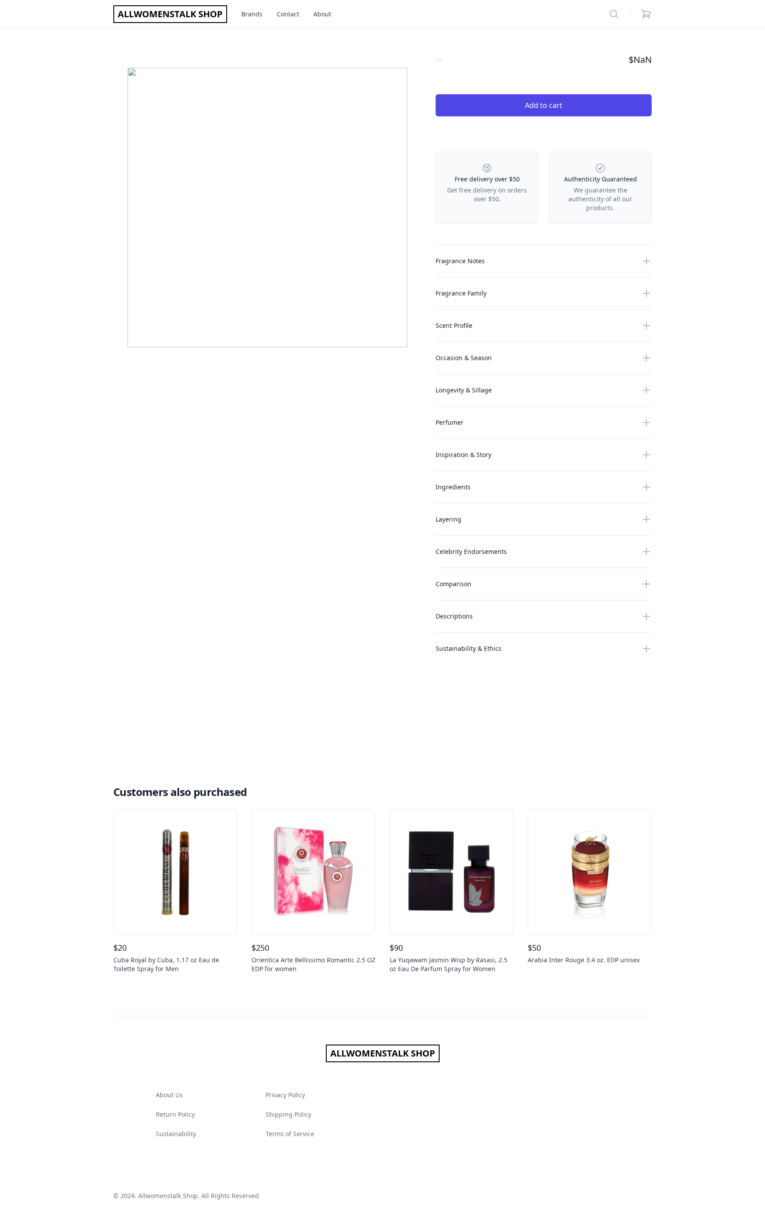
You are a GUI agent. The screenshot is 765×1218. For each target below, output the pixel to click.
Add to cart (543, 105)
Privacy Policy (285, 1095)
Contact (288, 14)
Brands (252, 14)
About (322, 14)
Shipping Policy (288, 1114)
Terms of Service (290, 1134)
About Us (169, 1095)
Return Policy (175, 1114)
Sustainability (176, 1134)
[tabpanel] (267, 207)
